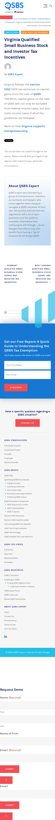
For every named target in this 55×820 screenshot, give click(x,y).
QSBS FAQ (8, 476)
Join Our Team (10, 629)
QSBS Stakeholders (15, 440)
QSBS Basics (11, 470)
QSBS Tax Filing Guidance (15, 528)
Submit (10, 769)
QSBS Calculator (11, 575)
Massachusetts (11, 558)
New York (8, 554)
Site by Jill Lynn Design (39, 652)
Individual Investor (12, 446)
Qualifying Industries (16, 487)
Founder (7, 454)
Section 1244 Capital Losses (16, 520)
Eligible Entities (13, 483)
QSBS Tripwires (13, 512)
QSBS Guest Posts (12, 591)
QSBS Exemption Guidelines (16, 501)
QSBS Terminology (12, 532)
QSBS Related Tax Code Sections (18, 537)
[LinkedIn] (5, 636)
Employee (9, 22)
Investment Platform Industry (22, 586)
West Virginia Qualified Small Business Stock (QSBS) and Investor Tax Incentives (41, 273)
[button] (46, 5)
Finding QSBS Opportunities (18, 583)
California (8, 550)
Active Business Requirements (19, 494)
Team (6, 612)
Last (2, 726)
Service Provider (11, 462)
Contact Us (27, 423)
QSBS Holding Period (15, 508)
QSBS (37, 94)
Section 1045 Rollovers (14, 516)
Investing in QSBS (12, 580)
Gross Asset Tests (14, 490)
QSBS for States (13, 544)
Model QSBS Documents (15, 599)
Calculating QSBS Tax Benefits (17, 524)
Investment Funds (12, 450)
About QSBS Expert (15, 606)
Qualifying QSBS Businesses (16, 480)
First (2, 712)
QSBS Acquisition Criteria (17, 505)
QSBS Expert (15, 74)
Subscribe (16, 387)
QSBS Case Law (11, 595)
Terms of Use (10, 625)
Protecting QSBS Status (17, 497)
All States (8, 562)
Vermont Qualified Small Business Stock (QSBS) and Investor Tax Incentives (13, 273)
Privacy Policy (10, 620)
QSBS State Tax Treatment (35, 32)
